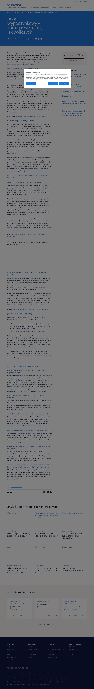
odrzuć (53, 83)
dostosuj (30, 83)
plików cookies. (42, 79)
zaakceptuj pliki (64, 83)
